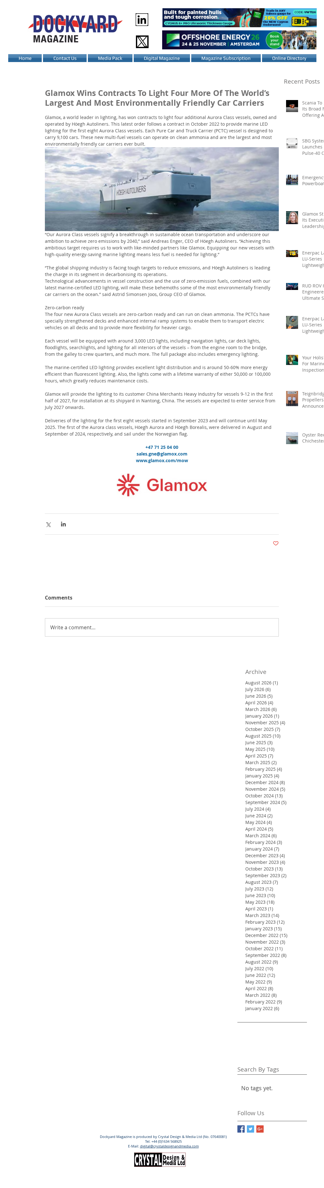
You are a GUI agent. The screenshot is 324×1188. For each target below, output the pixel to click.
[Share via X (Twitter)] (48, 524)
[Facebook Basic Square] (241, 1129)
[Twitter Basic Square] (250, 1129)
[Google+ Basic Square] (260, 1129)
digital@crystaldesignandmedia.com (169, 1146)
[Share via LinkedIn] (63, 524)
